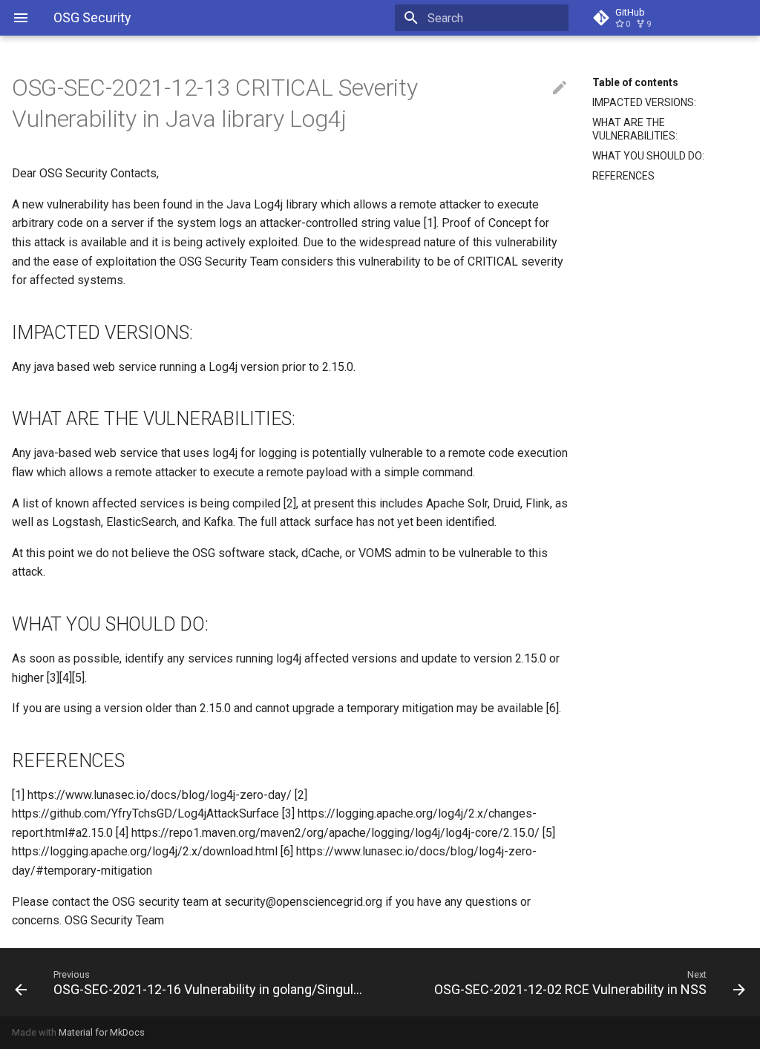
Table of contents (635, 82)
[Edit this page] (560, 88)
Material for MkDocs (102, 1032)
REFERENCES (623, 176)
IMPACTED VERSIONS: (644, 102)
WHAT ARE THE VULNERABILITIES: (635, 129)
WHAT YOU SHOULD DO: (648, 156)
